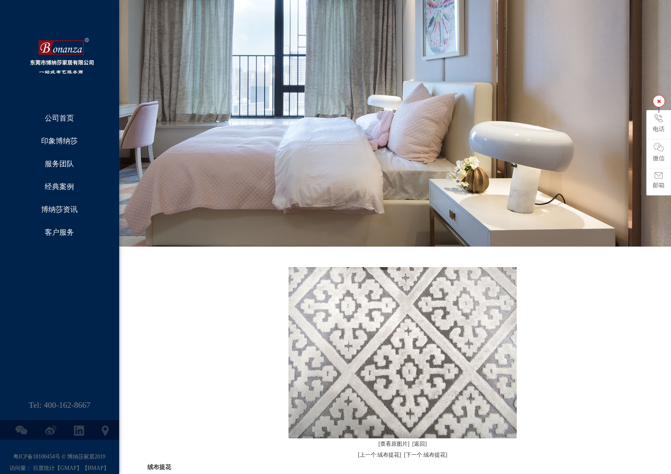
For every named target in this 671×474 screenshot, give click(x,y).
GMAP (68, 468)
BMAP (96, 468)
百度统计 (44, 468)
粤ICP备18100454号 (36, 456)
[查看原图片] (393, 444)
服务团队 (59, 164)
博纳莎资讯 (59, 209)
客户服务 (59, 232)
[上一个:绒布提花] (379, 455)
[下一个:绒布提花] (425, 455)
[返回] (419, 444)
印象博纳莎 (59, 141)
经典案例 (59, 186)
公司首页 (59, 118)
